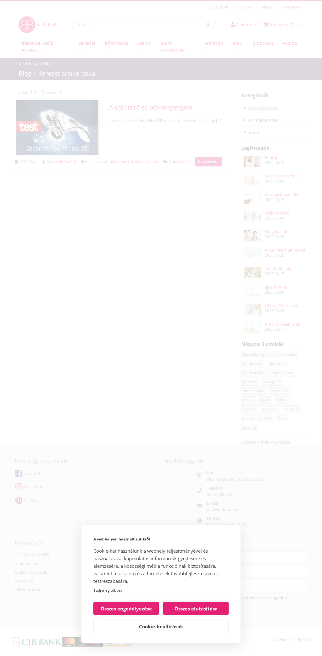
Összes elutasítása (196, 608)
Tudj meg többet (107, 590)
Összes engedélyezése (126, 608)
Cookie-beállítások (161, 626)
